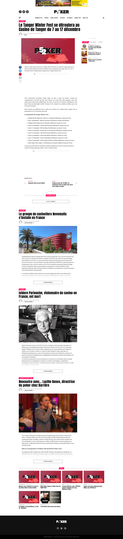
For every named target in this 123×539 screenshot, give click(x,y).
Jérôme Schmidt (28, 222)
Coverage (46, 18)
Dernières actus (38, 18)
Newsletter (85, 18)
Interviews (62, 18)
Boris (25, 34)
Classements (70, 18)
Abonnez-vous (78, 18)
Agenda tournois (54, 18)
